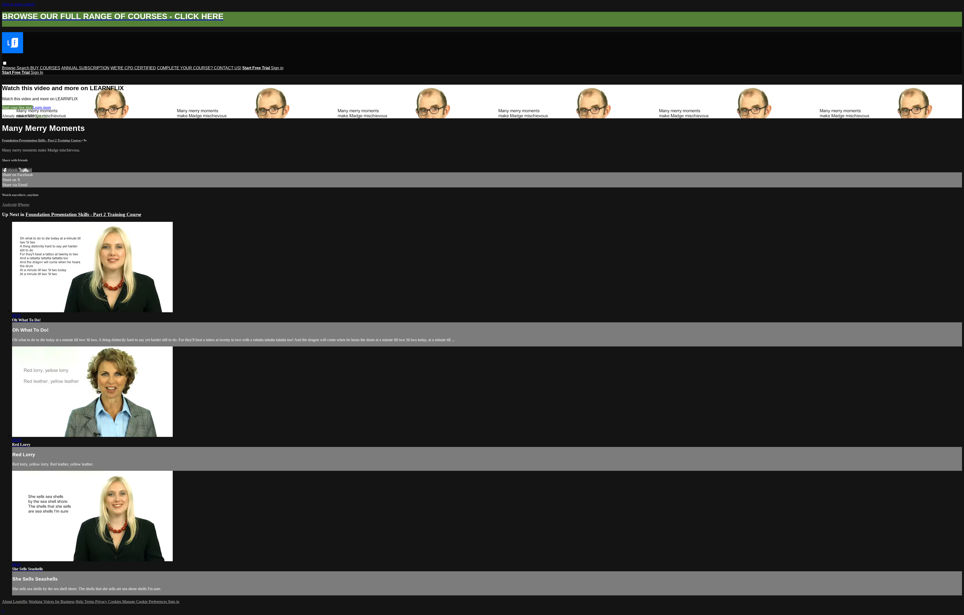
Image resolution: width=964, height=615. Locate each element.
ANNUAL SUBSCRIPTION (85, 68)
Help (80, 601)
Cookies (115, 601)
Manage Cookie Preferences (145, 601)
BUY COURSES (45, 68)
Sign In (37, 72)
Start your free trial (17, 107)
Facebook (10, 170)
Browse (9, 68)
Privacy (101, 601)
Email (27, 170)
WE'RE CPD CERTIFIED (133, 68)
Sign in (277, 68)
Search (23, 68)
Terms (89, 601)
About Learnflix (15, 601)
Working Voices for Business (52, 601)
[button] (4, 63)
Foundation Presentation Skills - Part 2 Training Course (42, 140)
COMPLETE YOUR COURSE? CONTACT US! (199, 68)
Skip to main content (18, 4)
